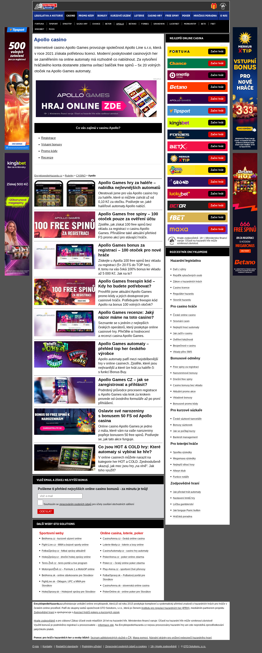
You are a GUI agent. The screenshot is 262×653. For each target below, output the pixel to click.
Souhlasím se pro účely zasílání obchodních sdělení (89, 504)
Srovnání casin (181, 321)
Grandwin (159, 23)
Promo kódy (49, 151)
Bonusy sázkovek (182, 425)
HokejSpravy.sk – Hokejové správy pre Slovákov (68, 591)
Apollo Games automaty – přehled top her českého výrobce (123, 348)
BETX (203, 23)
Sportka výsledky (182, 452)
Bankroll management (185, 437)
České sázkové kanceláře (187, 418)
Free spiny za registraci (186, 367)
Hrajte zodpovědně (44, 620)
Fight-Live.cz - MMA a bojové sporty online (65, 544)
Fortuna (39, 23)
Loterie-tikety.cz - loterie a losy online (123, 544)
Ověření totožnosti (183, 339)
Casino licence (181, 287)
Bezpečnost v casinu (184, 345)
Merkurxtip (190, 23)
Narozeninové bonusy (185, 373)
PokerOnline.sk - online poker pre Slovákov (127, 591)
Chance (96, 23)
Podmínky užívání (92, 646)
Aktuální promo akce (184, 391)
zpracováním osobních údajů (75, 504)
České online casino (184, 315)
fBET (213, 23)
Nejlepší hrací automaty (186, 327)
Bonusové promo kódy (185, 403)
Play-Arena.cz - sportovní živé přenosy (124, 569)
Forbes (145, 23)
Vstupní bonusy (51, 144)
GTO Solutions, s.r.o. (194, 646)
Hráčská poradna (182, 516)
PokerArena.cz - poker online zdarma (123, 557)
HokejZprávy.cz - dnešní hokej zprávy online (66, 557)
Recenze (47, 157)
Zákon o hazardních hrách (187, 281)
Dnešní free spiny (182, 379)
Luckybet (174, 23)
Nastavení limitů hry (184, 498)
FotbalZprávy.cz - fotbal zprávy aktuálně (64, 550)
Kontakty (47, 646)
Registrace (48, 138)
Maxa (52, 29)
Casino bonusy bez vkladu (187, 385)
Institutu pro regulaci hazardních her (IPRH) (165, 608)
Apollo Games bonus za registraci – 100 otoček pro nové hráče (129, 250)
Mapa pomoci (140, 637)
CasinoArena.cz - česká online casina (124, 538)
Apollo (120, 23)
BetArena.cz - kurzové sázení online (62, 538)
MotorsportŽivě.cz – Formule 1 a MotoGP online (68, 569)
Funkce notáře (181, 476)
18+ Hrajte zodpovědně (163, 646)
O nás (35, 646)
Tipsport (53, 23)
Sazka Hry (82, 23)
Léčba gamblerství (183, 504)
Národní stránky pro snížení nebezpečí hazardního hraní (180, 637)
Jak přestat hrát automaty (187, 492)
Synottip (67, 23)
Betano (132, 23)
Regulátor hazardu (183, 293)
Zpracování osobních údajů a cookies (126, 646)
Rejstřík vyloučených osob (187, 275)
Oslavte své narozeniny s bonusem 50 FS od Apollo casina (125, 416)
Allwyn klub (179, 470)
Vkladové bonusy (182, 397)
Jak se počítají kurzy (184, 431)
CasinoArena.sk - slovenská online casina (126, 585)
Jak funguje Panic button (186, 510)
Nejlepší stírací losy (183, 464)
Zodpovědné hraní (44, 612)
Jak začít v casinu (182, 333)
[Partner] (245, 148)
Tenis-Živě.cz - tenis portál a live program (64, 563)
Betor (108, 23)
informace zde (106, 625)
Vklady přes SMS (182, 351)
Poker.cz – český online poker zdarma (124, 563)
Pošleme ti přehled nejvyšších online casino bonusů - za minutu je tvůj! (93, 489)
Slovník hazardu (182, 300)
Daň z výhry (179, 269)
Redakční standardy (67, 646)
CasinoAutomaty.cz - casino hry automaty (125, 550)
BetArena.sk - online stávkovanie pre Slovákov (67, 575)
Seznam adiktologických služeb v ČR (111, 637)
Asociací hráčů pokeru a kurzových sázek (97, 612)
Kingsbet (39, 29)
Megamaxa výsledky (184, 458)
